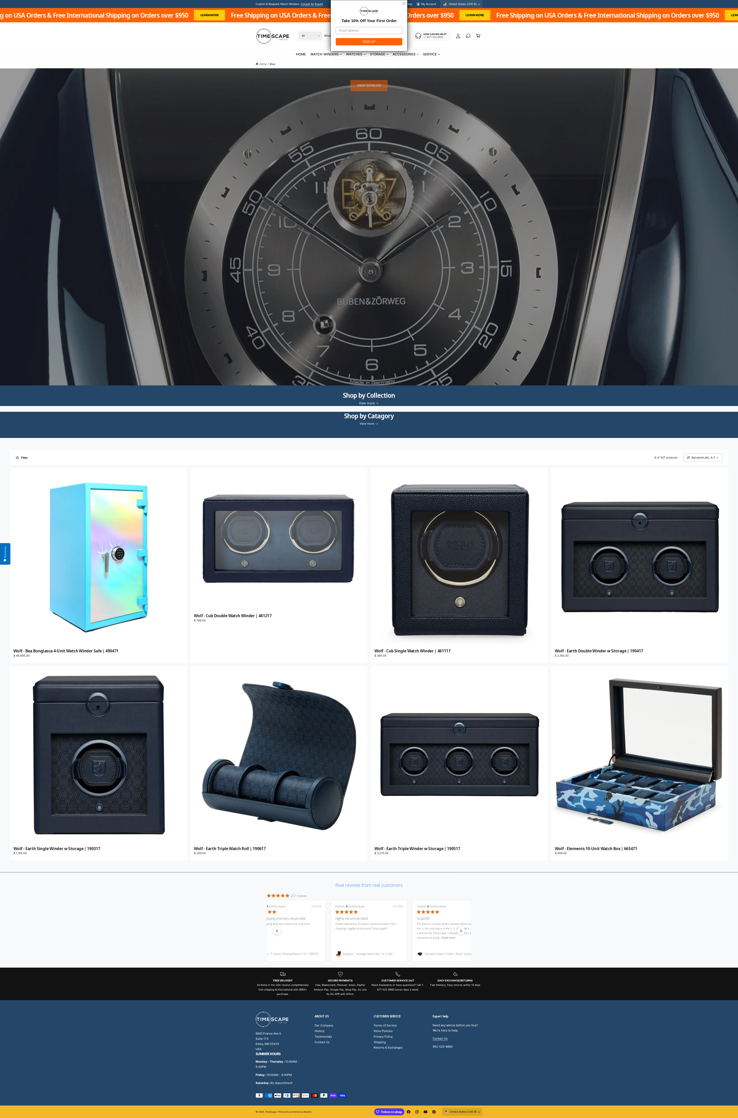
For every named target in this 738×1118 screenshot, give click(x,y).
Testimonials (323, 1036)
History (319, 1031)
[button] (478, 36)
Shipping (380, 1042)
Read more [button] (299, 938)
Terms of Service (385, 1025)
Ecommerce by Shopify (299, 1111)
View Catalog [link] (369, 85)
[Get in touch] (468, 36)
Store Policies (383, 1031)
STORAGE (377, 54)
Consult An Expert (312, 4)
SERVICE (430, 54)
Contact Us (322, 1042)
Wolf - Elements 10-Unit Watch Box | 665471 (596, 848)
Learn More (155, 15)
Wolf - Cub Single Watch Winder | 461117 (412, 651)
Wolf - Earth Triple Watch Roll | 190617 (230, 848)
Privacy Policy (383, 1036)
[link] (287, 954)
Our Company (324, 1025)
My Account (428, 4)
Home (263, 64)
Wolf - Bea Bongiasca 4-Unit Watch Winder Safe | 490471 (66, 651)
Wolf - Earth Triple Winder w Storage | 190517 (417, 848)
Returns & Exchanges (388, 1047)
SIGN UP (369, 41)
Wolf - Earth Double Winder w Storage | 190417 (599, 651)
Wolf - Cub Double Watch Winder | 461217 (233, 615)
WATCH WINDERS (324, 54)
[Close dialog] (404, 3)
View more (366, 403)
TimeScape (270, 1111)
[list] (369, 983)
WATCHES (354, 54)
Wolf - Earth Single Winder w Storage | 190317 (56, 848)
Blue (272, 64)
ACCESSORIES (404, 54)
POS (280, 1111)
